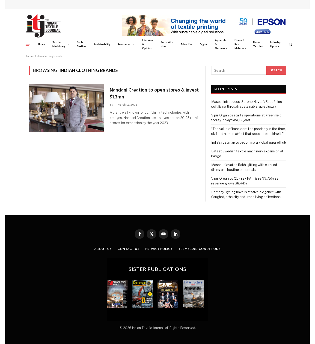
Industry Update (275, 44)
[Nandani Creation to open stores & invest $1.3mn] (66, 107)
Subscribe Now (167, 44)
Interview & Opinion (148, 44)
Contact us (129, 249)
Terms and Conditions (199, 249)
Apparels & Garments (221, 44)
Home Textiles (258, 44)
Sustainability (102, 44)
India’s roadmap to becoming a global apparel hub (248, 142)
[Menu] (28, 44)
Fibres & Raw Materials (240, 44)
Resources (124, 44)
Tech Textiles (81, 44)
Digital (204, 44)
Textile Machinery (58, 44)
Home (41, 44)
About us (103, 249)
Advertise (187, 44)
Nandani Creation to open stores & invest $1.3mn (154, 94)
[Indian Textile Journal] (43, 26)
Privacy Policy (158, 249)
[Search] (290, 44)
